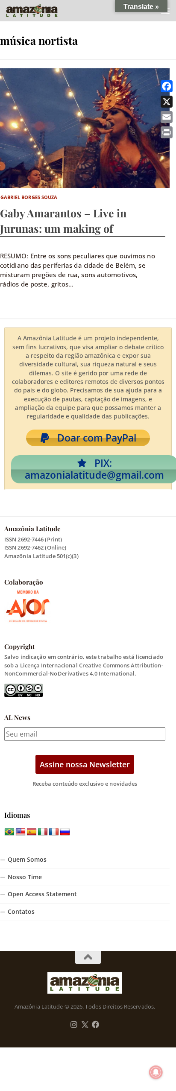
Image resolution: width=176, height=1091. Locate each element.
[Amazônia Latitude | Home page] (41, 10)
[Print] (166, 132)
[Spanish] (31, 832)
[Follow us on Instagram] (74, 1024)
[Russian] (65, 832)
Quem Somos (27, 859)
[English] (20, 832)
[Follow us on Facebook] (96, 1024)
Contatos (21, 912)
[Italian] (43, 832)
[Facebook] (166, 86)
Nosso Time (25, 877)
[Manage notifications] (156, 1072)
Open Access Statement (42, 894)
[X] (166, 101)
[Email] (166, 117)
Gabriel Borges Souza (29, 197)
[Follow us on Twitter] (84, 1024)
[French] (54, 832)
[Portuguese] (9, 832)
